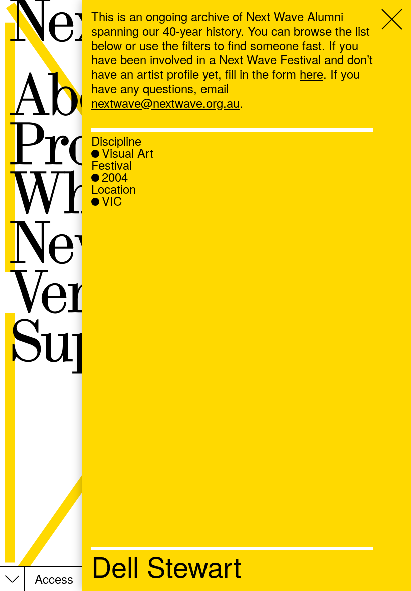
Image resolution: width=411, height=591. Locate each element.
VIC (112, 201)
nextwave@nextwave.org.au (165, 102)
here (311, 73)
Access (54, 579)
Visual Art (127, 153)
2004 (115, 177)
